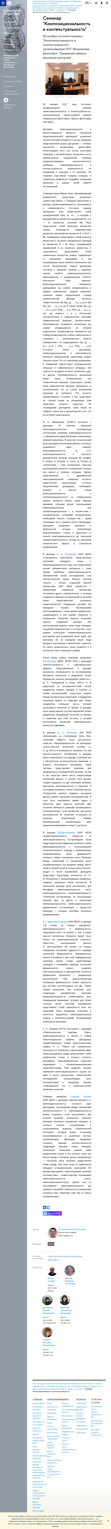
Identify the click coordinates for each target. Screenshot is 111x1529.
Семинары (8, 44)
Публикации (9, 33)
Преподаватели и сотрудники (38, 1423)
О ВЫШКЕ (37, 1399)
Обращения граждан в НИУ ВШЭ (38, 1440)
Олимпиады (51, 1413)
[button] (45, 79)
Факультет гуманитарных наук (58, 1386)
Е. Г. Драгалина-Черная (55, 922)
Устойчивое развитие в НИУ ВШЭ (37, 1416)
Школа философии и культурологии (87, 1386)
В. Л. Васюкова (67, 732)
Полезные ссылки (12, 49)
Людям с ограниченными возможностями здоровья (38, 1494)
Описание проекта (12, 27)
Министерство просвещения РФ (97, 1423)
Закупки (35, 1434)
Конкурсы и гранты (66, 1439)
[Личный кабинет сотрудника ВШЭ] (101, 3)
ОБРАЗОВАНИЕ (54, 1399)
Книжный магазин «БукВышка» (80, 1416)
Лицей (49, 1403)
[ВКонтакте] (44, 1207)
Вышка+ (50, 1423)
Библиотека (81, 1403)
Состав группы (10, 22)
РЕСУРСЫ (81, 1399)
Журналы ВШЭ (82, 1429)
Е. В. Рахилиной (66, 554)
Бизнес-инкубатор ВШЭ (51, 1454)
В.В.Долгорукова (66, 832)
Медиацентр (81, 1425)
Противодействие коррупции (39, 1457)
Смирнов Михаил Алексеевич (72, 1229)
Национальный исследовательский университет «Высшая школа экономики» (62, 1383)
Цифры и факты (38, 1403)
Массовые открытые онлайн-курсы (96, 1432)
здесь (57, 1519)
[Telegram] (48, 1207)
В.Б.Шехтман (49, 661)
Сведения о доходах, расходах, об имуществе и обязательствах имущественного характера (39, 1470)
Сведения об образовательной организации (39, 1484)
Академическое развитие (68, 1432)
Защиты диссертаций (67, 1426)
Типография (81, 1422)
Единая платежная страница (36, 1504)
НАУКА (65, 1399)
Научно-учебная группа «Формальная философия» (52, 1389)
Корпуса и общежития (37, 1429)
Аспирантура (52, 1432)
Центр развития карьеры (50, 1445)
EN (90, 3)
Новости (7, 38)
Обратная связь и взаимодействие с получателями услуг (53, 1471)
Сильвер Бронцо (81, 1096)
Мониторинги (67, 1416)
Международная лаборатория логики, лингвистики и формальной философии (11, 61)
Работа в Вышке (38, 1511)
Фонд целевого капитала (36, 1449)
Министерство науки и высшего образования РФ (97, 1411)
